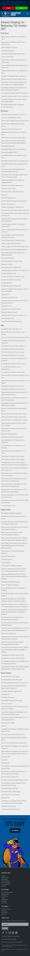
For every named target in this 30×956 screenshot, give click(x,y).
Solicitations (4, 911)
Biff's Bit (4, 914)
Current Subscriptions (7, 892)
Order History (5, 899)
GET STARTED (15, 830)
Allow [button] (21, 8)
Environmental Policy (7, 939)
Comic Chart (5, 912)
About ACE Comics (6, 909)
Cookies (14, 939)
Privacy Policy (16, 936)
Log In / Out (4, 902)
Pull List (3, 897)
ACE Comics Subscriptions (11, 14)
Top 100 (3, 886)
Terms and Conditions (7, 936)
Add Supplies (5, 896)
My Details (4, 901)
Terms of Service (6, 946)
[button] (28, 14)
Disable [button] (8, 8)
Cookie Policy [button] (17, 4)
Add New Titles (5, 894)
